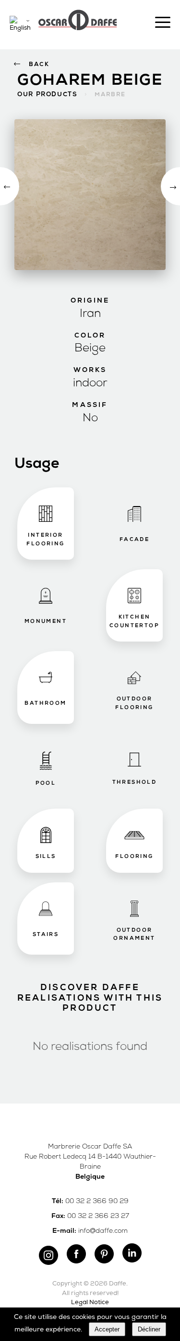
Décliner (149, 1329)
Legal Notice (90, 1302)
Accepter (107, 1329)
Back (39, 65)
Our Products (47, 94)
